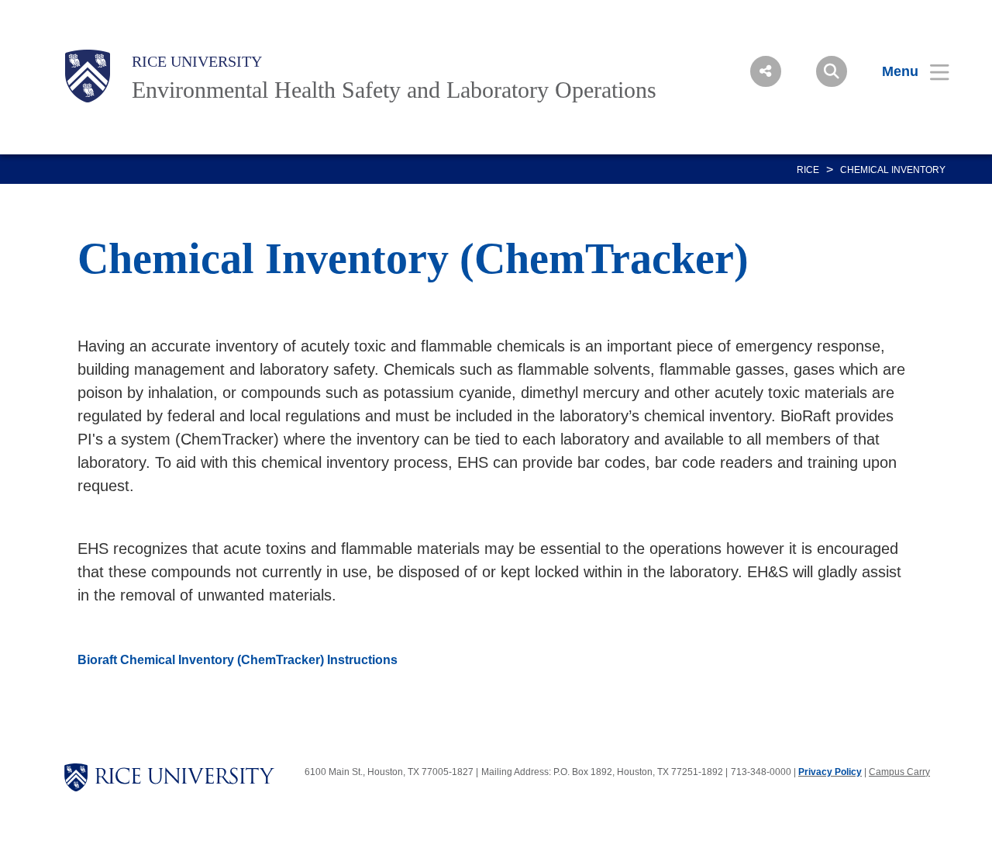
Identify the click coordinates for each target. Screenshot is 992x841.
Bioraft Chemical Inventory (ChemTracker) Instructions (238, 659)
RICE (808, 169)
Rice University (197, 61)
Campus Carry (899, 772)
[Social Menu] (765, 71)
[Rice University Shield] (87, 76)
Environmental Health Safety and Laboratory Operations (394, 89)
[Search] (831, 71)
